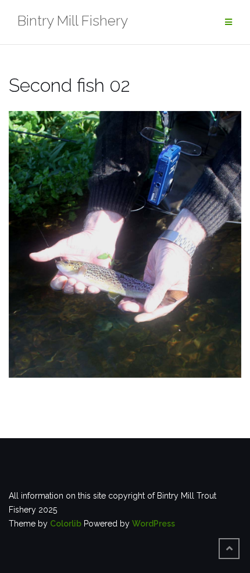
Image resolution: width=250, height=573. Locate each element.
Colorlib (65, 523)
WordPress (153, 523)
